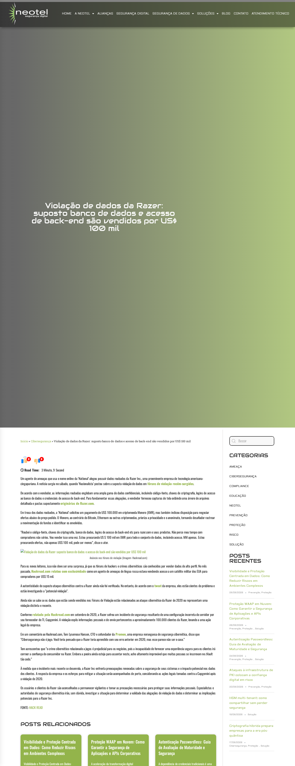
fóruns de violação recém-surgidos (170, 483)
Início (24, 441)
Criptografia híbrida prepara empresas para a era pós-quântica (251, 731)
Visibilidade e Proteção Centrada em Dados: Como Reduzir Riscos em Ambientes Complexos (50, 747)
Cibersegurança (41, 441)
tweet (158, 585)
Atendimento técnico (270, 14)
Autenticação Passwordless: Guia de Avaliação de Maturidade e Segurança (185, 747)
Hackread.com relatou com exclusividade (58, 571)
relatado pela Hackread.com (51, 614)
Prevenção (238, 515)
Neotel (235, 505)
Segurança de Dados (171, 14)
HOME (66, 14)
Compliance (239, 486)
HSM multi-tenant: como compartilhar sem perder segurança (248, 703)
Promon (121, 634)
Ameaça (235, 466)
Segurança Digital (132, 14)
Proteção (237, 525)
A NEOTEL (82, 14)
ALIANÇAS (105, 14)
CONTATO (241, 14)
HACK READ (36, 707)
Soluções (205, 14)
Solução (236, 544)
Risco (233, 535)
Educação (237, 496)
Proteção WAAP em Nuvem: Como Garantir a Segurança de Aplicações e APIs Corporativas (118, 747)
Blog (226, 14)
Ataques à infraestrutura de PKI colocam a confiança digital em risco (251, 675)
